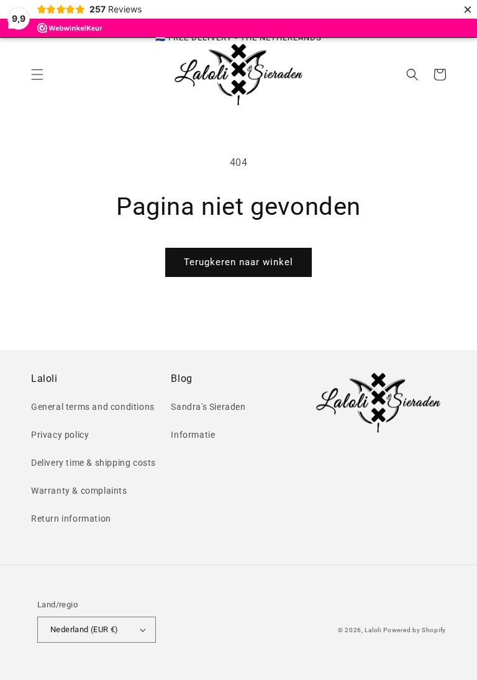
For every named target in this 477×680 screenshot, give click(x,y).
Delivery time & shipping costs (93, 463)
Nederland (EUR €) (84, 629)
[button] (37, 74)
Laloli (373, 630)
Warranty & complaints (79, 491)
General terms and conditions (93, 407)
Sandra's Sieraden (208, 407)
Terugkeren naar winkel (238, 262)
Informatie (193, 435)
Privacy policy (60, 435)
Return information (71, 519)
